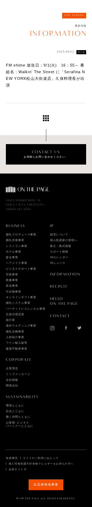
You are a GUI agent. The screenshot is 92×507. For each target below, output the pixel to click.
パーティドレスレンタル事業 (25, 308)
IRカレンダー (59, 257)
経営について (59, 234)
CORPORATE (19, 360)
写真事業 (12, 274)
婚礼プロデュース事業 (21, 234)
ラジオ (81, 52)
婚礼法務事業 (15, 331)
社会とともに (15, 411)
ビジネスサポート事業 (21, 268)
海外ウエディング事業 (21, 325)
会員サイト (16, 469)
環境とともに (15, 405)
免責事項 (12, 458)
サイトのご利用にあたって (41, 458)
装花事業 (12, 285)
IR (52, 226)
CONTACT (60, 316)
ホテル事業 (13, 251)
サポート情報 (59, 251)
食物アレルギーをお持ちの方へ (53, 463)
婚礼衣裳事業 (15, 240)
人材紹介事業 (15, 337)
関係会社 (12, 385)
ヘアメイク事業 (16, 262)
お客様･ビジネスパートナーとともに (19, 424)
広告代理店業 (15, 314)
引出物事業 (13, 291)
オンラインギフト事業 (21, 297)
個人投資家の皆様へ (63, 240)
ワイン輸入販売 (16, 342)
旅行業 (10, 319)
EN (73, 7)
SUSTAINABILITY (22, 397)
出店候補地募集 (45, 484)
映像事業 (12, 280)
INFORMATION (65, 274)
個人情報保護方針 (20, 463)
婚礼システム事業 (18, 302)
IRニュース (57, 262)
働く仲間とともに (18, 416)
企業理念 (12, 368)
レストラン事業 (16, 245)
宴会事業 (12, 257)
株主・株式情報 (60, 245)
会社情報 (12, 379)
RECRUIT (59, 287)
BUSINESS (15, 226)
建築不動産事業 (16, 348)
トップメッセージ (18, 373)
